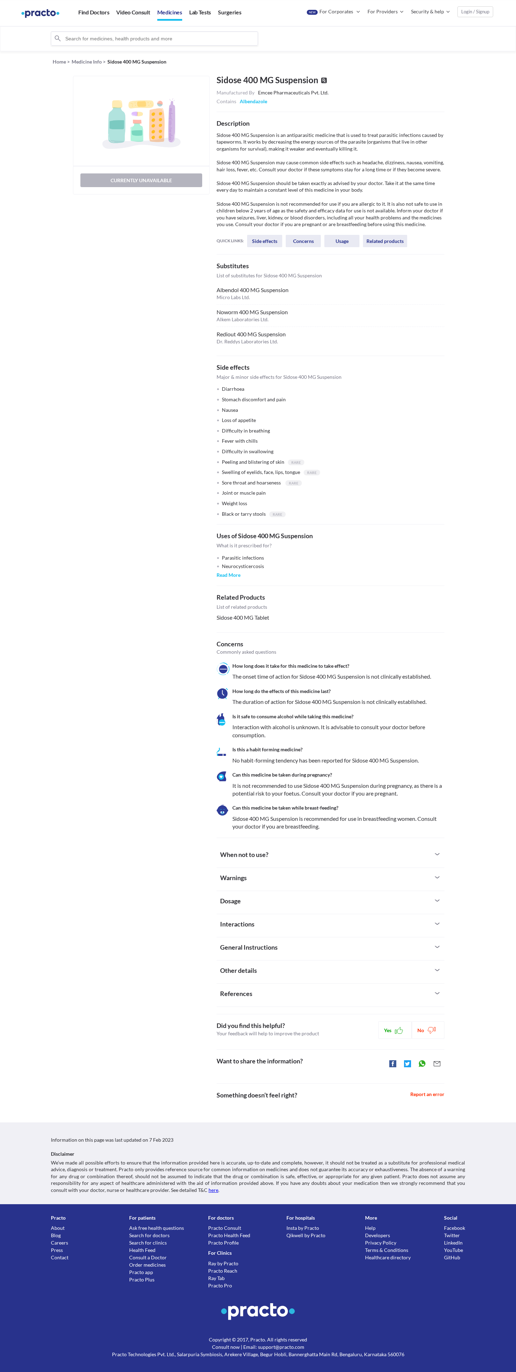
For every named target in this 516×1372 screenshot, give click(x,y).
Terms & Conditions (386, 1250)
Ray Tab (216, 1278)
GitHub (452, 1257)
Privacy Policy (380, 1243)
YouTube (453, 1250)
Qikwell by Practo (305, 1235)
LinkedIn (453, 1243)
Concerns (303, 241)
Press (57, 1250)
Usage (342, 241)
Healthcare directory (388, 1257)
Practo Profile (223, 1243)
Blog (56, 1235)
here (213, 1190)
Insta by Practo (302, 1228)
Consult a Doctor (148, 1257)
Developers (377, 1235)
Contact (59, 1257)
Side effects (264, 241)
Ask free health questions (156, 1228)
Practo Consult (224, 1228)
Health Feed (142, 1250)
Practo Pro (220, 1285)
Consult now (226, 1347)
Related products (385, 241)
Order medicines (147, 1265)
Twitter (452, 1235)
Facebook (454, 1228)
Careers (59, 1243)
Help (370, 1228)
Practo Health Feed (229, 1235)
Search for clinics (148, 1243)
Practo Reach (222, 1271)
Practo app (141, 1272)
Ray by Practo (223, 1263)
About (58, 1228)
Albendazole (253, 101)
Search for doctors (149, 1235)
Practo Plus (141, 1279)
